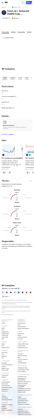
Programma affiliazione (24, 413)
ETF (3, 330)
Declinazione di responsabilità (22, 379)
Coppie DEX (5, 337)
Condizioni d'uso (22, 376)
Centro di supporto (23, 359)
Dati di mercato (22, 326)
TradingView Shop (22, 368)
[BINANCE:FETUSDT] (27, 155)
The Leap (20, 339)
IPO (3, 358)
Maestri (4, 406)
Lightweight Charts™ (23, 400)
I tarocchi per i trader (23, 369)
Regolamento (5, 389)
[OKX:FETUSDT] (3, 155)
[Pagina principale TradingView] (6, 2)
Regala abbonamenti (23, 328)
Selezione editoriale (7, 399)
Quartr (3, 312)
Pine (3, 339)
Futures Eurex (21, 345)
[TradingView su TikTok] (26, 292)
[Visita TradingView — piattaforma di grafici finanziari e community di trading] (8, 69)
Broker (19, 335)
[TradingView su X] (3, 292)
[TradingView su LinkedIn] (18, 292)
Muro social (5, 384)
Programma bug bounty (24, 390)
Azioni (3, 328)
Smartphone (5, 375)
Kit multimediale (22, 363)
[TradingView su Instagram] (15, 292)
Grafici (3, 323)
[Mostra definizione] (7, 90)
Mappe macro (5, 368)
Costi (19, 325)
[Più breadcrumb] (9, 7)
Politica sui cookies (23, 383)
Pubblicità (20, 409)
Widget (20, 397)
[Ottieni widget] (30, 180)
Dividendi (4, 356)
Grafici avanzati (22, 402)
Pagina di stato (22, 392)
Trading (4, 396)
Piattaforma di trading (23, 404)
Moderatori (5, 391)
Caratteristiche (22, 323)
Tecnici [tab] (29, 32)
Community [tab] (21, 32)
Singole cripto (5, 333)
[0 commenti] (9, 172)
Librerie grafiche (22, 399)
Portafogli (4, 363)
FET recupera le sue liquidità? (12, 158)
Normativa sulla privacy (24, 381)
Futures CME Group (23, 344)
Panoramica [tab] (5, 32)
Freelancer (4, 408)
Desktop (4, 377)
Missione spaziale (22, 355)
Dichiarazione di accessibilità (22, 385)
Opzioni (4, 366)
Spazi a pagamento (7, 410)
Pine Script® (5, 370)
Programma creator (7, 387)
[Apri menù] (2, 2)
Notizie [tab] (13, 32)
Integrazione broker (23, 411)
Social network (6, 382)
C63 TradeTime (22, 371)
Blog (19, 357)
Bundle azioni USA (22, 347)
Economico (5, 352)
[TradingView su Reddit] (30, 292)
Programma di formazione (25, 414)
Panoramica (21, 333)
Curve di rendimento (7, 364)
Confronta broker (22, 337)
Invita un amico (6, 385)
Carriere (20, 361)
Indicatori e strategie (7, 404)
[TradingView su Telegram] (22, 292)
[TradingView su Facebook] (7, 292)
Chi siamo (20, 354)
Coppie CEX (5, 335)
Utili (3, 354)
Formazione (5, 398)
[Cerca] (22, 2)
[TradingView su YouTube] (11, 292)
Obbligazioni (5, 331)
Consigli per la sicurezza (24, 388)
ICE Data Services (22, 300)
